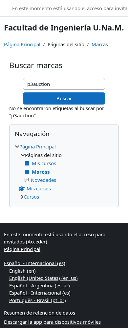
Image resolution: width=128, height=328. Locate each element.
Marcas (100, 44)
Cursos (31, 196)
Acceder (37, 241)
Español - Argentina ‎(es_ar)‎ (39, 285)
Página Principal (22, 44)
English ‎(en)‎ (22, 270)
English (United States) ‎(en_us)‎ (43, 278)
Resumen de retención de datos (39, 312)
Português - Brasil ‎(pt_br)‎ (37, 300)
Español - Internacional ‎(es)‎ (34, 263)
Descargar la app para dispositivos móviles (52, 321)
